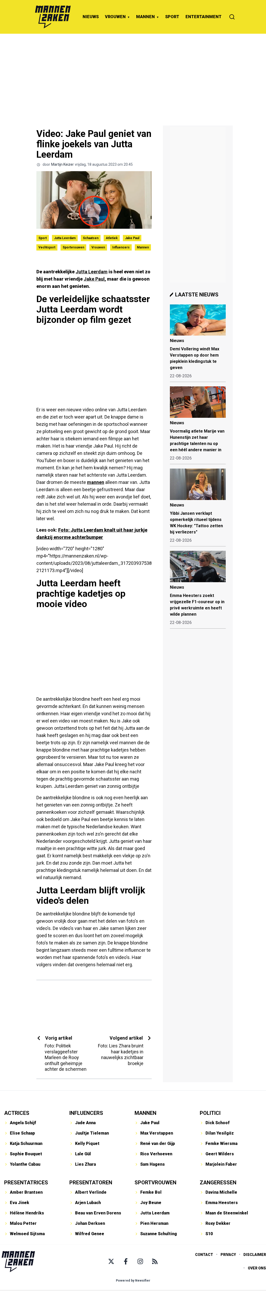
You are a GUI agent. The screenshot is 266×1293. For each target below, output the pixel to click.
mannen (95, 482)
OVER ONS (257, 1268)
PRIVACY (228, 1255)
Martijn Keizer (62, 164)
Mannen (143, 247)
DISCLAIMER (254, 1255)
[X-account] (111, 1261)
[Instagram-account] (140, 1261)
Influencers (121, 247)
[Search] (232, 17)
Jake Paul (132, 238)
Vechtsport (46, 247)
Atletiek (112, 238)
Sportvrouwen (73, 247)
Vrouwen (98, 247)
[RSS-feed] (155, 1261)
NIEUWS (91, 16)
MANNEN (145, 16)
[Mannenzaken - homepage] (52, 17)
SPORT (172, 16)
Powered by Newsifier (133, 1280)
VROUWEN (115, 16)
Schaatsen (90, 238)
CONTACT (204, 1255)
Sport (42, 238)
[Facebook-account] (126, 1261)
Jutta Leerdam (65, 238)
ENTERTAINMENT (203, 16)
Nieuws (177, 340)
